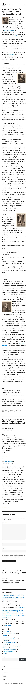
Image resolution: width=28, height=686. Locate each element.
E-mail (4, 548)
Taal (4, 653)
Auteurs (4, 676)
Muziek (14, 411)
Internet (5, 644)
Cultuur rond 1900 (6, 683)
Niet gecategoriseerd (8, 651)
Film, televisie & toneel (9, 642)
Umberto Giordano (9, 30)
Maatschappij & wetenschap (10, 646)
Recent (4, 666)
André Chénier (17, 36)
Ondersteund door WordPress (17, 683)
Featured (5, 640)
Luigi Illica (11, 54)
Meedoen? (5, 679)
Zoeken (4, 657)
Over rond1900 (6, 673)
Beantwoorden (6, 455)
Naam (4, 542)
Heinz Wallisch (9, 410)
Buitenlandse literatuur (7, 411)
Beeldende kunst (7, 637)
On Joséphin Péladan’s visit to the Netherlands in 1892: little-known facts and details (13, 598)
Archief (4, 669)
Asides (5, 635)
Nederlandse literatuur (9, 649)
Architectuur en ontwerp (9, 633)
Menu (23, 4)
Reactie (4, 522)
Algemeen (6, 631)
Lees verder (21, 607)
